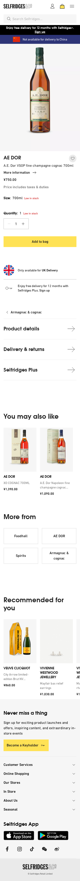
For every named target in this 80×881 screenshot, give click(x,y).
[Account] (52, 6)
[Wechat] (44, 852)
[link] (19, 483)
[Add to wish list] (72, 158)
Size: (13, 198)
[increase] (23, 223)
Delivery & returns (24, 349)
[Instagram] (19, 852)
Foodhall (21, 536)
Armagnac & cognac (26, 312)
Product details (21, 328)
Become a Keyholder (22, 745)
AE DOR (12, 158)
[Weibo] (56, 852)
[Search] (8, 18)
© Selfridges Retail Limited (40, 874)
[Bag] (62, 6)
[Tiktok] (32, 852)
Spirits (21, 556)
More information (17, 172)
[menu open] (72, 6)
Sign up (40, 32)
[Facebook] (7, 852)
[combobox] (43, 18)
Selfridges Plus (21, 370)
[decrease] (9, 223)
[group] (40, 463)
